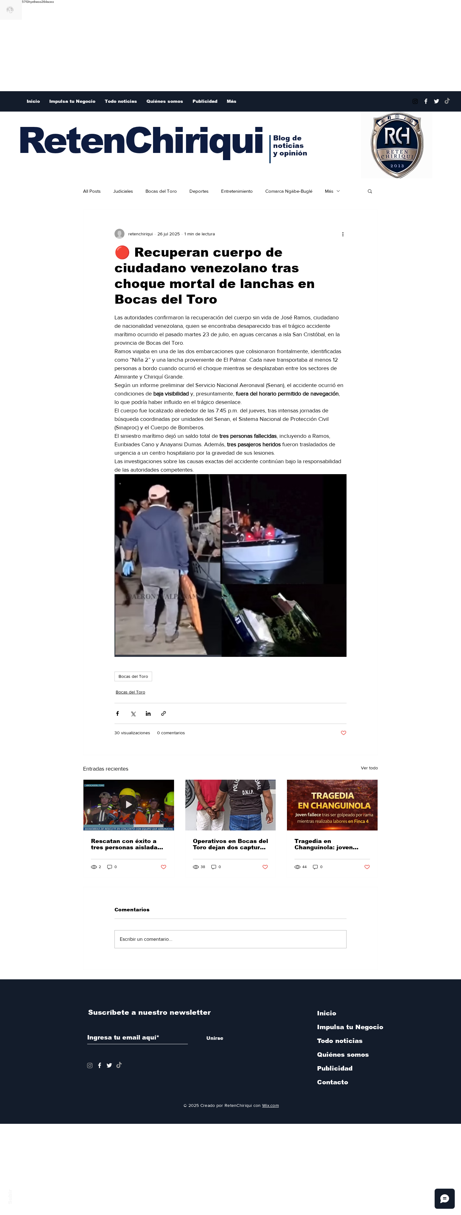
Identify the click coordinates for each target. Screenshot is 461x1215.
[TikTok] (447, 101)
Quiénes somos (343, 1054)
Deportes (199, 191)
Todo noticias (340, 1040)
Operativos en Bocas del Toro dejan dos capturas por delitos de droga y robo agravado (230, 844)
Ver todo (369, 767)
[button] (370, 190)
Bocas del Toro (161, 191)
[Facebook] (425, 101)
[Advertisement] (188, 47)
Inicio (326, 1013)
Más (329, 191)
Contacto (332, 1082)
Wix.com (270, 1105)
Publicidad (334, 1068)
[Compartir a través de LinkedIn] (148, 713)
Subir (10, 1195)
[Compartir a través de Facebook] (117, 713)
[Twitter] (436, 101)
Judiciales (123, 191)
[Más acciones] (343, 234)
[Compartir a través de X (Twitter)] (133, 713)
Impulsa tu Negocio (350, 1027)
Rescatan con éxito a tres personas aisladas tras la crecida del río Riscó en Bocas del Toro (128, 844)
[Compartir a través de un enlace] (164, 713)
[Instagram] (415, 101)
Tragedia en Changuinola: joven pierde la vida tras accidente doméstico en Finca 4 (331, 844)
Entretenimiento (237, 191)
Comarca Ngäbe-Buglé (288, 191)
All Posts (92, 191)
